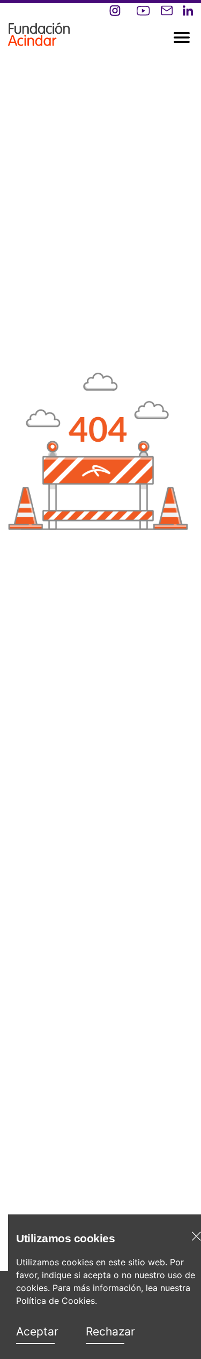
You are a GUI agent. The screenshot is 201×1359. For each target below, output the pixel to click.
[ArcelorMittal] (39, 31)
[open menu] (80, 26)
